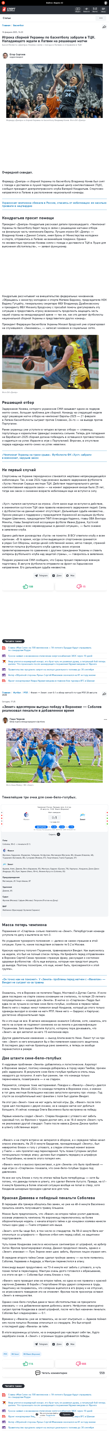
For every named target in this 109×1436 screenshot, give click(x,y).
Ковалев (86, 855)
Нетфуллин (45, 855)
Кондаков (83, 869)
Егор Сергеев (17, 54)
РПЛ (26, 692)
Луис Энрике (21, 871)
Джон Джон (94, 869)
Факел (26, 819)
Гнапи (61, 858)
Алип (12, 869)
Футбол (17, 692)
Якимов (39, 858)
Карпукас (74, 869)
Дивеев (19, 869)
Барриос (54, 869)
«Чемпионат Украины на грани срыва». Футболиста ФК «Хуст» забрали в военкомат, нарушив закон (46, 456)
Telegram (43, 575)
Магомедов (56, 855)
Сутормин (30, 858)
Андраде (7, 871)
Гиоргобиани (52, 858)
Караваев (33, 869)
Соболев (6, 844)
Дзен (59, 575)
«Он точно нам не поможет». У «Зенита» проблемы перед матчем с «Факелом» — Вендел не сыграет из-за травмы (53, 981)
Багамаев (17, 858)
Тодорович (7, 858)
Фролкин (6, 855)
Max (72, 575)
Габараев (35, 855)
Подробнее (50, 1415)
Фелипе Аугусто (46, 871)
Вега (25, 869)
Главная (6, 25)
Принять (67, 1414)
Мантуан (45, 869)
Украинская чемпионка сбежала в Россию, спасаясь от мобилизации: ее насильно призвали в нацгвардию (54, 204)
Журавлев (25, 855)
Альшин (78, 855)
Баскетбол (18, 25)
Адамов (6, 869)
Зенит (82, 819)
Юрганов (66, 855)
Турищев (69, 858)
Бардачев (15, 855)
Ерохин (62, 869)
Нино (30, 871)
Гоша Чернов (17, 719)
